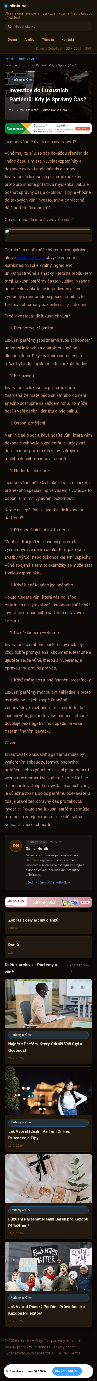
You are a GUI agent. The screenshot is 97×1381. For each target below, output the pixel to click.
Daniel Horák (37, 848)
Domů (12, 40)
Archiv (29, 40)
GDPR (62, 1353)
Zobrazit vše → (79, 967)
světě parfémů (31, 257)
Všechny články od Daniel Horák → (48, 882)
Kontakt (67, 40)
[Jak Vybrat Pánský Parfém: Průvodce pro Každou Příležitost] (48, 1284)
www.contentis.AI (40, 1353)
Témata (48, 40)
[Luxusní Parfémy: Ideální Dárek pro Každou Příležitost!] (48, 1196)
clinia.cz (17, 5)
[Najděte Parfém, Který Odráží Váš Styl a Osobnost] (48, 1021)
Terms (75, 1353)
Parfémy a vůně (27, 59)
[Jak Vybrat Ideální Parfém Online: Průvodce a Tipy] (48, 1109)
